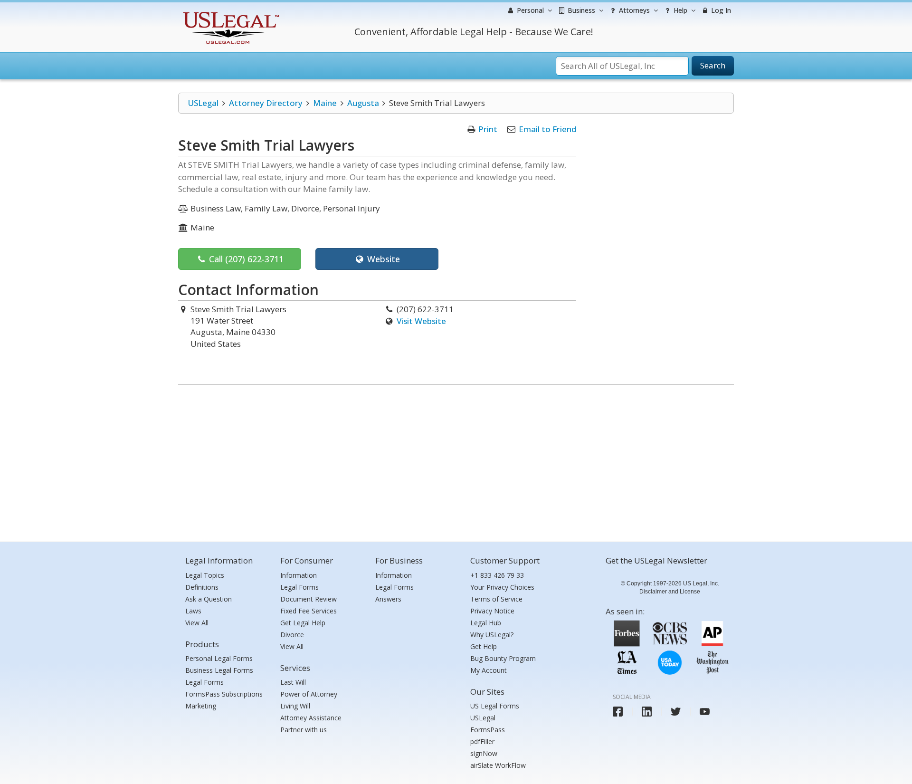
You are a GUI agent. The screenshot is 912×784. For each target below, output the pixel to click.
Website (382, 259)
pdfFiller (482, 741)
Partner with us (303, 729)
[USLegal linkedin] (647, 712)
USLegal (203, 102)
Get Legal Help (302, 622)
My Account (488, 670)
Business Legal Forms (219, 670)
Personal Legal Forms (219, 658)
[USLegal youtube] (705, 712)
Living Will (295, 705)
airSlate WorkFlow (498, 765)
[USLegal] (229, 13)
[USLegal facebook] (618, 712)
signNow (483, 753)
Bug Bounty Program (503, 658)
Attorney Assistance (311, 717)
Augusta (363, 102)
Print (487, 129)
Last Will (293, 682)
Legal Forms (204, 682)
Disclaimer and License (669, 591)
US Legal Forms (494, 705)
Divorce (292, 634)
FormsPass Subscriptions (224, 693)
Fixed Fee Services (308, 610)
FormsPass (487, 729)
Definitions (201, 587)
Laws (193, 610)
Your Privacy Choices (502, 587)
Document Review (308, 598)
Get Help (483, 646)
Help (679, 10)
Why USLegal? (491, 634)
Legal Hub (485, 622)
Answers (388, 598)
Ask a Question (208, 598)
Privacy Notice (492, 610)
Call (245, 259)
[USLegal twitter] (676, 712)
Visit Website (421, 321)
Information (298, 575)
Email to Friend (547, 129)
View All (197, 622)
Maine (325, 102)
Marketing (200, 705)
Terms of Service (496, 598)
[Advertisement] (456, 460)
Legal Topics (204, 575)
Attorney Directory (266, 102)
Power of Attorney (308, 693)
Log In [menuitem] (720, 10)
